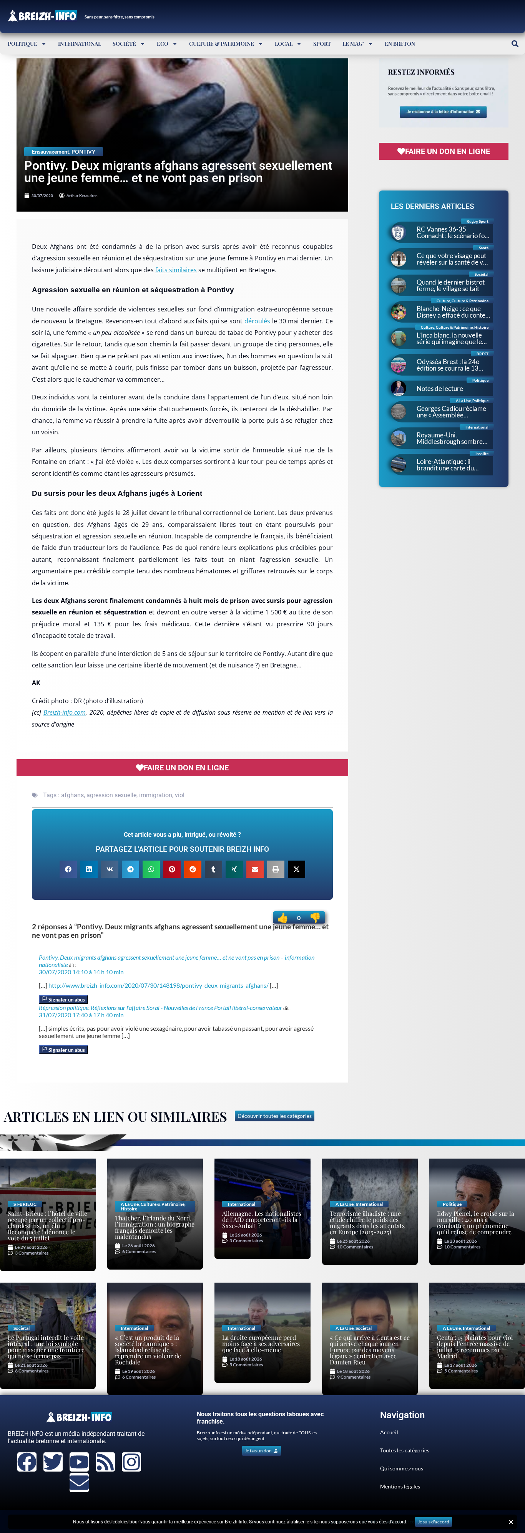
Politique (22, 43)
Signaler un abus (66, 1000)
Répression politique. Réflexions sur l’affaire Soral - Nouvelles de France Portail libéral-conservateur (160, 1007)
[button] (514, 43)
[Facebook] (27, 1462)
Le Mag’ (353, 43)
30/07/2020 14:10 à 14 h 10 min (81, 971)
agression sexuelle (111, 795)
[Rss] (105, 1462)
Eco (162, 43)
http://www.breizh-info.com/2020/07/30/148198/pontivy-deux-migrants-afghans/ (158, 985)
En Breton (400, 43)
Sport (322, 43)
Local (283, 43)
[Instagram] (131, 1462)
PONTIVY (83, 151)
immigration (155, 795)
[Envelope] (79, 1482)
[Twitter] (53, 1462)
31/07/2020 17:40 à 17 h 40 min (81, 1014)
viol (179, 795)
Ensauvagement (50, 151)
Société (124, 43)
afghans (72, 795)
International (79, 43)
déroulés (257, 321)
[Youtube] (79, 1462)
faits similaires (176, 270)
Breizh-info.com (64, 712)
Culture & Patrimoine (221, 43)
